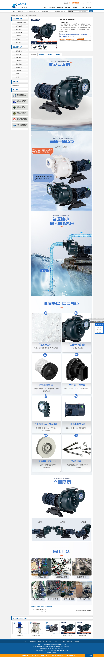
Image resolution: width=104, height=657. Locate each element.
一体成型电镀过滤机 (21, 22)
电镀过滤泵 (18, 39)
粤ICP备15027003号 (52, 652)
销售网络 (74, 7)
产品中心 (21, 15)
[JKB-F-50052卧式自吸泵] (35, 49)
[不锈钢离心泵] (19, 634)
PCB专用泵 (18, 70)
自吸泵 (42, 606)
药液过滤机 (18, 35)
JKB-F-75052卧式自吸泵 (40, 609)
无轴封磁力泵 (19, 60)
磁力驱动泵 (52, 635)
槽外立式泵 (18, 57)
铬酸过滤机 (18, 29)
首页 (45, 7)
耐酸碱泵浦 (60, 7)
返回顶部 (84, 610)
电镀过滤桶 (18, 42)
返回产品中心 (79, 610)
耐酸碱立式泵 (51, 11)
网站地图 (89, 3)
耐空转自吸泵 (19, 64)
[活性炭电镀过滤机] (36, 634)
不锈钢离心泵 (20, 635)
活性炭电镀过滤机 (36, 635)
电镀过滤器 (26, 11)
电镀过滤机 (52, 7)
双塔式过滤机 (19, 32)
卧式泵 (38, 606)
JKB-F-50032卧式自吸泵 (40, 612)
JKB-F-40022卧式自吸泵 (68, 635)
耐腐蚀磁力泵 (38, 11)
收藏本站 (83, 3)
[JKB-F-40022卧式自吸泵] (68, 634)
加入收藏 (89, 610)
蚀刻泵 (62, 11)
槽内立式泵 (18, 54)
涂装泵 (17, 73)
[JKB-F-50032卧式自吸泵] (84, 634)
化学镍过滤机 (32, 11)
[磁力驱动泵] (52, 634)
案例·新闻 (67, 7)
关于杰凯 (81, 7)
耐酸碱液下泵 (19, 67)
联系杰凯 (88, 7)
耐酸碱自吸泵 (45, 11)
